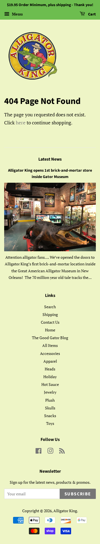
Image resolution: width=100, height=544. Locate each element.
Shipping (50, 314)
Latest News (50, 159)
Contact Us (50, 322)
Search (50, 306)
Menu (17, 14)
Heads (50, 369)
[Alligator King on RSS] (62, 451)
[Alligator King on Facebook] (38, 451)
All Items (50, 345)
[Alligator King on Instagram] (50, 451)
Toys (50, 423)
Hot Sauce (50, 384)
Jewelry (50, 392)
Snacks (50, 415)
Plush (50, 400)
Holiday (50, 376)
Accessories (50, 353)
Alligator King (65, 510)
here (21, 122)
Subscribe (77, 494)
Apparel (50, 361)
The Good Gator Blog (50, 337)
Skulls (50, 407)
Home (50, 330)
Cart (91, 14)
